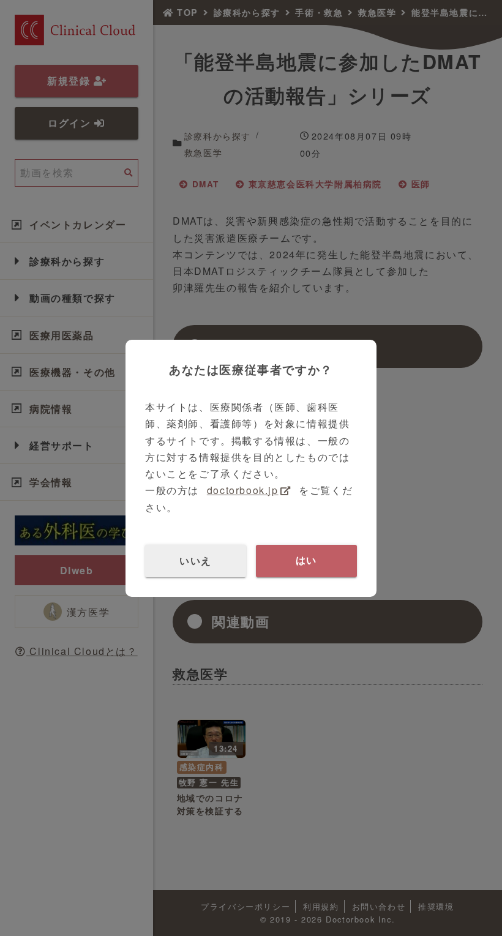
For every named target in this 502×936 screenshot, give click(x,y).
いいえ (195, 560)
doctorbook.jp (243, 490)
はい (306, 560)
